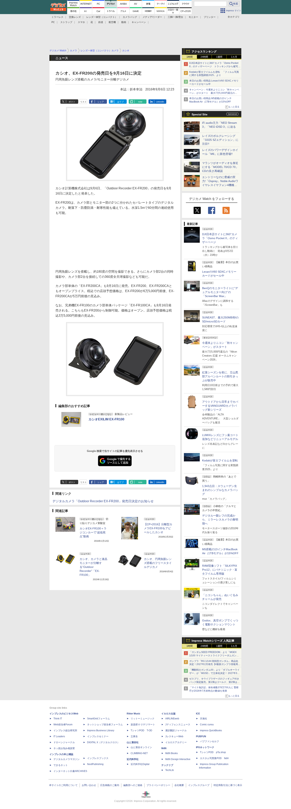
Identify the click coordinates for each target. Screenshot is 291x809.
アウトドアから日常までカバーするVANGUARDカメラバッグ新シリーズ (220, 405)
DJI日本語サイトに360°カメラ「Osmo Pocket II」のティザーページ (220, 238)
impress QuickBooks (211, 730)
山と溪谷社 (133, 742)
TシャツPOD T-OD (141, 730)
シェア (100, 102)
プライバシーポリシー (158, 785)
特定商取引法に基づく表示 (228, 785)
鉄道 (100, 22)
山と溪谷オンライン (141, 747)
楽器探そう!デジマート (143, 724)
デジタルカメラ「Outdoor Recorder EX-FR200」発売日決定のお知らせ (103, 501)
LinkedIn (160, 102)
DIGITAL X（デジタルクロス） (103, 742)
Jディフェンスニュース (177, 724)
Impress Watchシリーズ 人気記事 (213, 640)
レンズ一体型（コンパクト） (101, 17)
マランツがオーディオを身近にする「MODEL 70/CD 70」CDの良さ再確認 (220, 167)
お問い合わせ (89, 785)
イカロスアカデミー (176, 742)
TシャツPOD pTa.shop (213, 752)
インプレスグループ (198, 785)
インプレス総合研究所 (65, 730)
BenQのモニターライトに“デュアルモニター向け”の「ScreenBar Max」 (220, 292)
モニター (193, 17)
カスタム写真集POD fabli (214, 758)
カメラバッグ (130, 17)
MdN (163, 748)
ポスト (72, 102)
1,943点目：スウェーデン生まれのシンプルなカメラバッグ (220, 490)
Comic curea (207, 724)
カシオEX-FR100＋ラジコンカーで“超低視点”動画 (93, 532)
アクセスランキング (204, 51)
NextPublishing (95, 764)
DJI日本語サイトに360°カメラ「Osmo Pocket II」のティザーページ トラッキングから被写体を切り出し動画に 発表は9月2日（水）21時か (214, 66)
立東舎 (134, 736)
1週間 (219, 57)
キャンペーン (139, 22)
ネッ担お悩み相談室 (64, 748)
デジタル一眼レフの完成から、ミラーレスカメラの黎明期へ (220, 519)
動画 (123, 22)
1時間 (189, 57)
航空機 (112, 22)
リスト (83, 102)
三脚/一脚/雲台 (175, 17)
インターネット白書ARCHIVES (70, 771)
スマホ (81, 22)
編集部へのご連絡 (132, 785)
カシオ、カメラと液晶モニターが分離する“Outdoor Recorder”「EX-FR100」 (93, 566)
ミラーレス (57, 17)
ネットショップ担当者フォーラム (105, 724)
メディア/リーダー (152, 17)
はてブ (120, 102)
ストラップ (66, 22)
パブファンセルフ (209, 741)
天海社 (203, 718)
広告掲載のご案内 (109, 785)
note (140, 102)
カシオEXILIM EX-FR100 (106, 419)
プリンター (210, 17)
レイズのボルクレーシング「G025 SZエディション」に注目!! (220, 139)
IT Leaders (59, 736)
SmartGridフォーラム (98, 718)
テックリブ (167, 765)
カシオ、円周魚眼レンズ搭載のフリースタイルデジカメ (158, 562)
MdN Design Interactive (177, 759)
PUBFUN (201, 736)
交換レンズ (75, 17)
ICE (198, 713)
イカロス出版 (168, 713)
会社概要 (179, 785)
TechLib (169, 770)
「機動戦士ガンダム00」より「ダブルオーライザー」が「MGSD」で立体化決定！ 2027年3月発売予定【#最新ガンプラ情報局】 (214, 673)
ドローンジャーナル (64, 742)
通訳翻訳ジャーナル (176, 730)
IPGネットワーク (205, 747)
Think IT (57, 718)
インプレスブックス (97, 758)
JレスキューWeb (174, 736)
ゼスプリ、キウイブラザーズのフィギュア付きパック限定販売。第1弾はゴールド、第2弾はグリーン (214, 682)
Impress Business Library (100, 730)
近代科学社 (133, 759)
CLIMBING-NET (139, 753)
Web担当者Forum (62, 724)
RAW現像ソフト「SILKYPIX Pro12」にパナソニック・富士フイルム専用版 (219, 569)
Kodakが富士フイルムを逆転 (220, 460)
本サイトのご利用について (63, 785)
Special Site (199, 114)
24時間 (204, 57)
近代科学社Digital (140, 764)
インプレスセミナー (97, 736)
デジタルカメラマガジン (66, 759)
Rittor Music (133, 713)
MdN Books (171, 753)
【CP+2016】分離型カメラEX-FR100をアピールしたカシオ (158, 528)
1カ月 (234, 57)
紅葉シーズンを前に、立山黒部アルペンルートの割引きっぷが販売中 (220, 376)
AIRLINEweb (172, 718)
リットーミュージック (142, 718)
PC (53, 22)
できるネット (60, 765)
